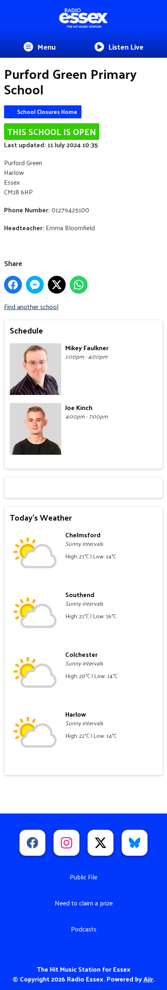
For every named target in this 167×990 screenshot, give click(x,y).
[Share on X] (57, 285)
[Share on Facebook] (13, 285)
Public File (83, 877)
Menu (46, 46)
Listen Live (125, 46)
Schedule (26, 330)
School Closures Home (47, 112)
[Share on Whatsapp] (79, 285)
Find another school (31, 306)
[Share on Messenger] (35, 285)
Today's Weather (41, 517)
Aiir (148, 979)
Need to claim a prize (84, 903)
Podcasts (83, 929)
